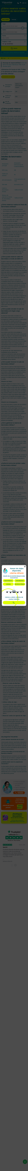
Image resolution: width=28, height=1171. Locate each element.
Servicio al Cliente (19, 584)
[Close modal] (25, 567)
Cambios (8, 584)
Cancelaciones (20, 581)
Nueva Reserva (8, 581)
